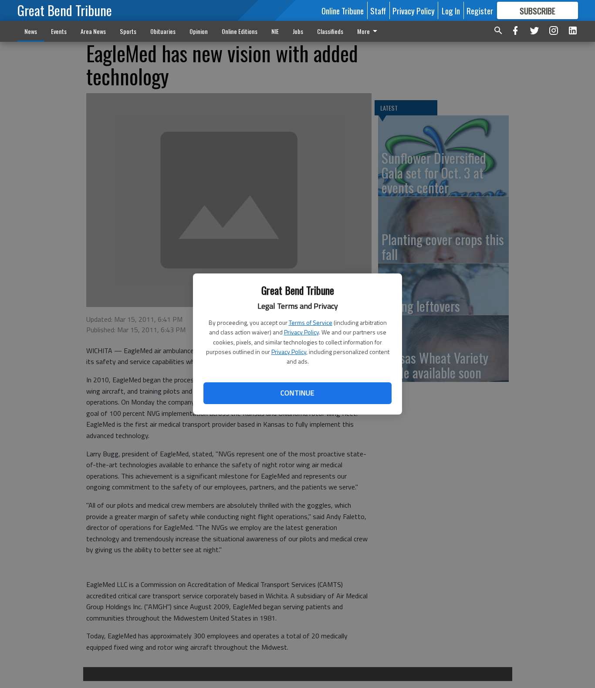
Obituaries (163, 31)
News (30, 31)
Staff (378, 10)
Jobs (298, 31)
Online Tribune (342, 10)
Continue (297, 393)
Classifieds (330, 31)
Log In (451, 10)
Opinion (198, 31)
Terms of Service (310, 322)
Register (480, 10)
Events (59, 31)
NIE (275, 31)
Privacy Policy (301, 332)
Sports (128, 31)
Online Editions (239, 31)
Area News (93, 31)
